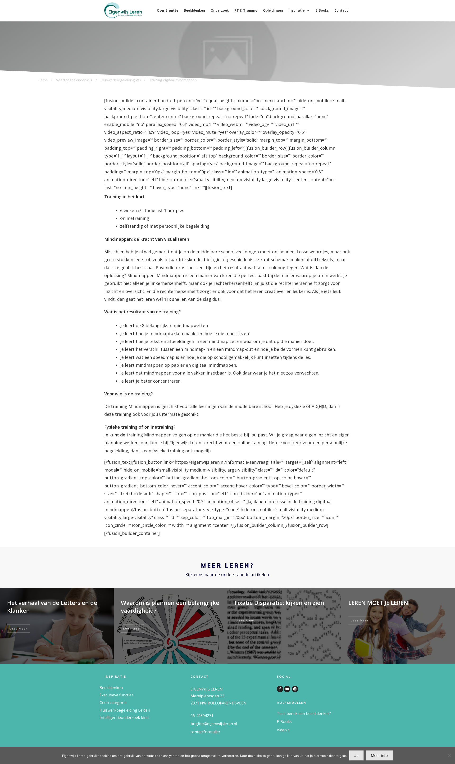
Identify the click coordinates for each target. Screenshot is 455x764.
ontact (198, 731)
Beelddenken (111, 687)
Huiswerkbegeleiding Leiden (125, 710)
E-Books (284, 721)
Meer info (379, 755)
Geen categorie (113, 702)
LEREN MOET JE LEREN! (379, 603)
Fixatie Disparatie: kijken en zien (279, 603)
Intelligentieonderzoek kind (124, 717)
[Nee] (449, 755)
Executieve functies (116, 695)
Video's (283, 729)
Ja (356, 755)
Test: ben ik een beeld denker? (304, 713)
